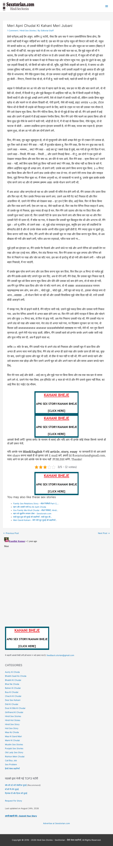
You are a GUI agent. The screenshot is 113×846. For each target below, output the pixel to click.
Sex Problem (11, 764)
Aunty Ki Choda (12, 672)
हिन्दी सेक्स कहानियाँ (12, 768)
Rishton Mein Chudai (14, 756)
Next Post (104, 533)
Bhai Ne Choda (12, 684)
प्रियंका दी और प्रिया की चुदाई (16, 793)
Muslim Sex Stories (14, 744)
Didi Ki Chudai (11, 704)
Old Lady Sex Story (14, 752)
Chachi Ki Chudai (13, 696)
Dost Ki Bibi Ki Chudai (15, 708)
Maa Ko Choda (12, 732)
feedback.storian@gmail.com (60, 655)
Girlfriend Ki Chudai (14, 712)
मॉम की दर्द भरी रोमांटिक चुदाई (16, 785)
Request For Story (13, 801)
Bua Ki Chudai (11, 692)
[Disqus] (56, 573)
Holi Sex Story (11, 728)
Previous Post (11, 533)
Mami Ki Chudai (12, 740)
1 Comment (12, 30)
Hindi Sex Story (12, 724)
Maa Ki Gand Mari (13, 736)
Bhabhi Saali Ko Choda (15, 676)
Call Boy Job (11, 760)
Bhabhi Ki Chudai (13, 680)
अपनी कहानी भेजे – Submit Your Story (21, 816)
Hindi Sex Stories (28, 30)
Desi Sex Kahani (12, 700)
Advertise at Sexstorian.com (56, 823)
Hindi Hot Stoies (12, 720)
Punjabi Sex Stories (14, 748)
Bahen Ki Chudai (13, 688)
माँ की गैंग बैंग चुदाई (12, 789)
